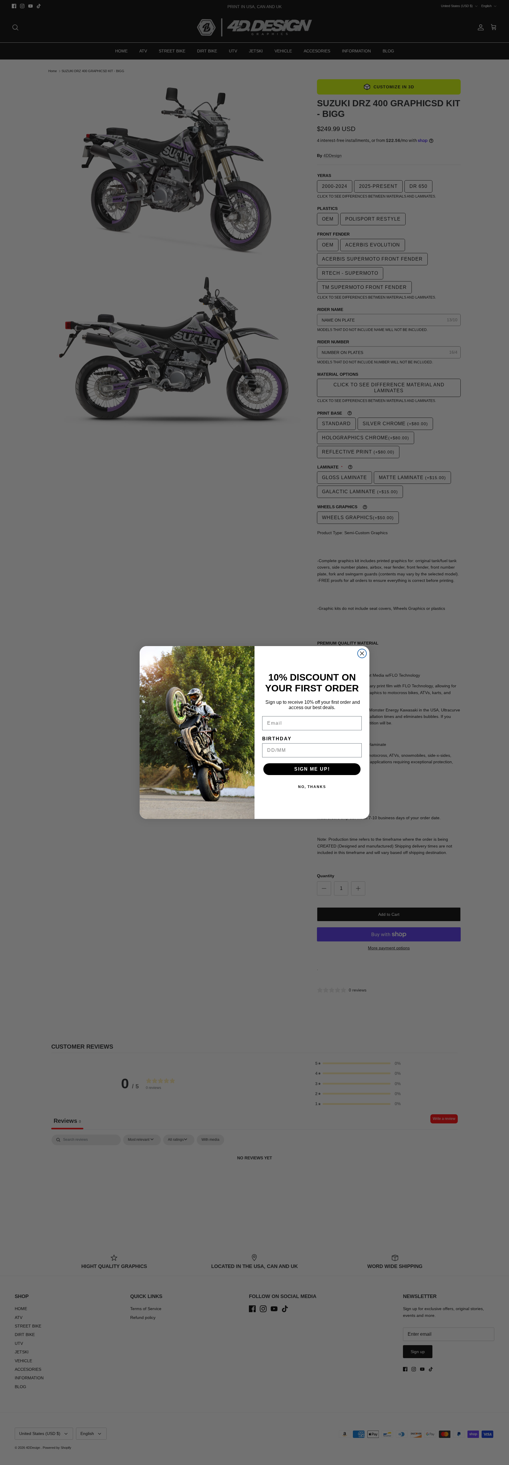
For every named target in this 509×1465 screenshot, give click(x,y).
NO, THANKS (312, 787)
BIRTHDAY (277, 738)
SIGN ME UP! (312, 769)
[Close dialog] (362, 653)
